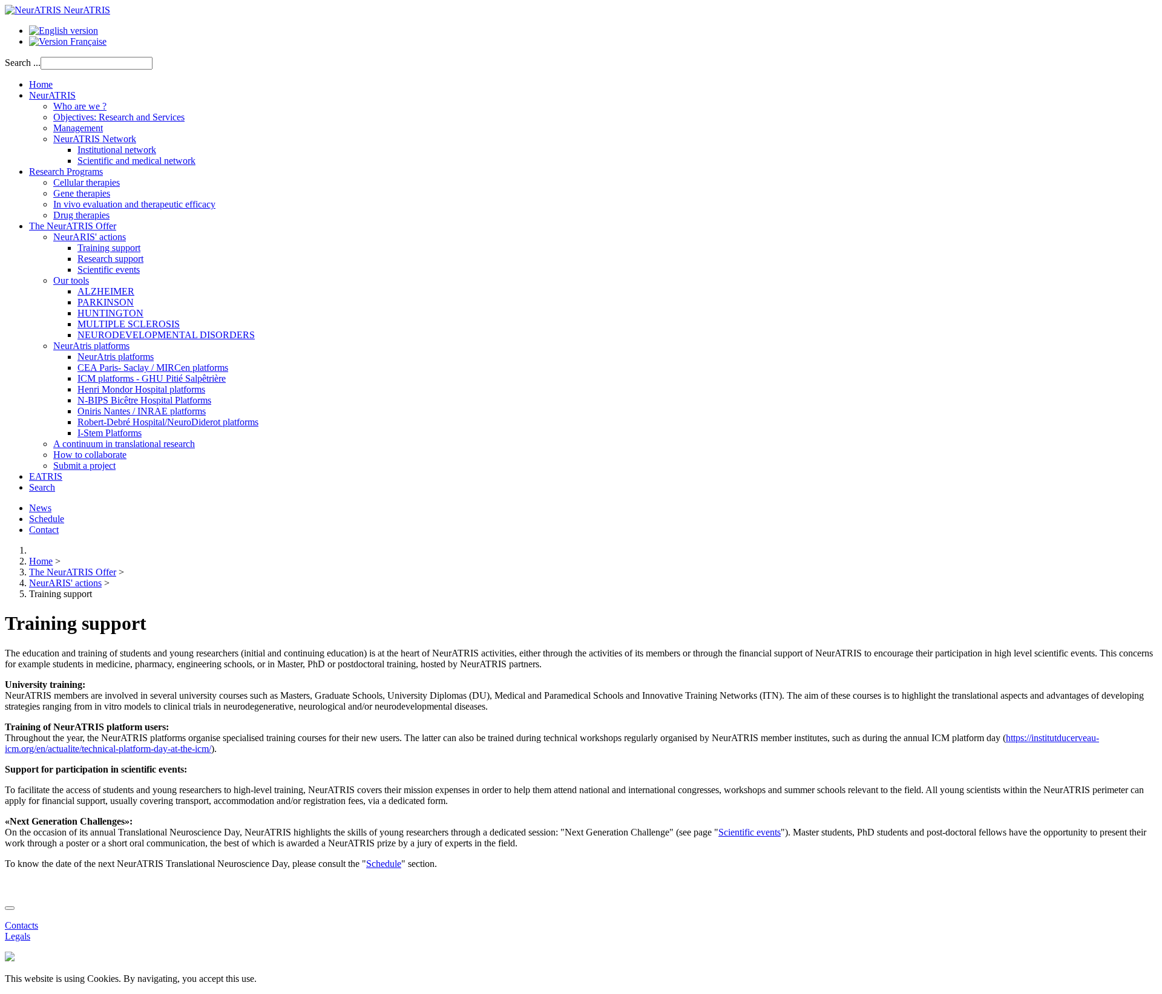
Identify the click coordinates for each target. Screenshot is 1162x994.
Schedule (46, 519)
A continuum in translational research (124, 444)
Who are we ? (80, 106)
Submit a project (84, 465)
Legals (17, 936)
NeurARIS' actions (89, 237)
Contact (44, 530)
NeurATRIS (52, 95)
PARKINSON (105, 302)
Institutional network (116, 150)
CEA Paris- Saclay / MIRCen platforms (152, 367)
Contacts (21, 925)
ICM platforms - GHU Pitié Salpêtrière (151, 378)
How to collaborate (89, 455)
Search (42, 487)
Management (78, 128)
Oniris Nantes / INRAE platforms (141, 411)
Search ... (23, 62)
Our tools (71, 280)
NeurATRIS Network (94, 139)
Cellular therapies (86, 182)
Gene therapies (81, 193)
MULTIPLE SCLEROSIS (128, 324)
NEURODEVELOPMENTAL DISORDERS (166, 335)
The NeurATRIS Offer (72, 226)
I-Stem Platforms (109, 433)
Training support (108, 248)
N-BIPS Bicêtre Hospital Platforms (144, 400)
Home (41, 84)
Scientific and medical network (136, 160)
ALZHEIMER (105, 291)
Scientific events (108, 269)
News (40, 508)
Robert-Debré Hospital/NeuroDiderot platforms (167, 422)
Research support (110, 258)
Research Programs (66, 171)
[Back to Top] (10, 908)
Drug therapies (81, 215)
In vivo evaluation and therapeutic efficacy (134, 204)
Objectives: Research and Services (119, 117)
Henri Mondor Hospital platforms (141, 389)
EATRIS (45, 476)
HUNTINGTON (110, 313)
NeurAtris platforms (91, 346)
